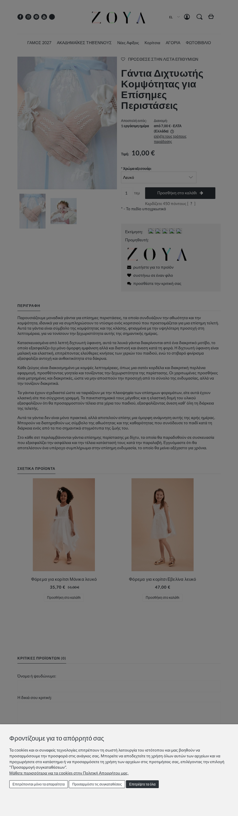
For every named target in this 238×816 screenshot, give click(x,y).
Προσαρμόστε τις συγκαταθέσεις (97, 784)
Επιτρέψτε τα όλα (142, 784)
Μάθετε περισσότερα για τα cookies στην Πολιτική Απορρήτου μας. (69, 772)
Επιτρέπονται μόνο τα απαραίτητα (38, 784)
